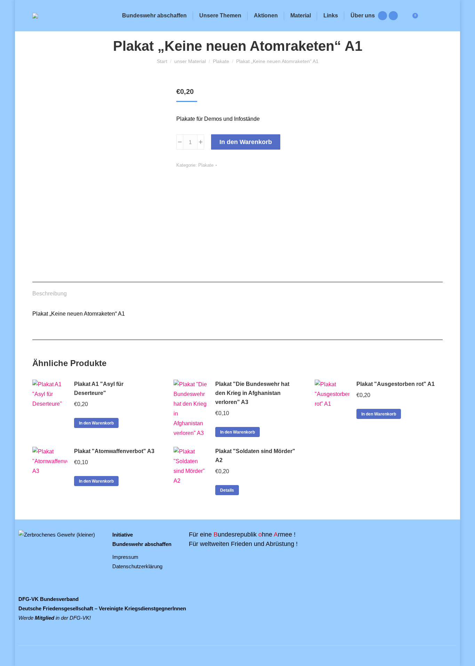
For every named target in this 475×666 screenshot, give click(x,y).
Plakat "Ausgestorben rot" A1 (395, 384)
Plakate (206, 165)
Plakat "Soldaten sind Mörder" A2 (255, 455)
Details (227, 490)
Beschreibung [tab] (49, 293)
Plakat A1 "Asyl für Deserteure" (98, 388)
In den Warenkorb (245, 141)
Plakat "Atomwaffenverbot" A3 (114, 451)
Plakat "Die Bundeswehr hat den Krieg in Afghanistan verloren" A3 (252, 393)
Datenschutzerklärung (137, 566)
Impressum (125, 557)
